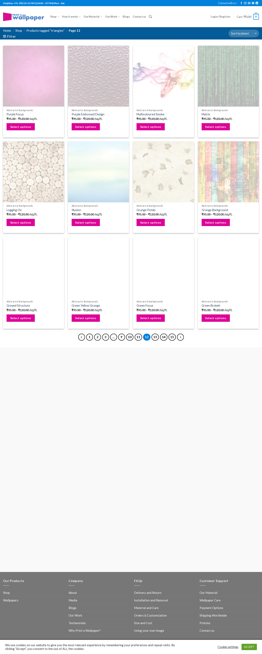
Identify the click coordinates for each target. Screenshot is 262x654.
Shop (53, 16)
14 (164, 337)
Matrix (206, 114)
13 (155, 337)
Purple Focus (15, 114)
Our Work (111, 16)
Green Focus (145, 305)
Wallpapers (10, 600)
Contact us (139, 16)
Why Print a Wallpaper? (85, 630)
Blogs (126, 16)
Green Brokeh (211, 305)
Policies (205, 623)
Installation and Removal (151, 600)
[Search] (150, 17)
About (73, 592)
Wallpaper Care (210, 600)
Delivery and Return (147, 592)
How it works (70, 16)
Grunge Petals (146, 210)
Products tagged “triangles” (45, 30)
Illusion (76, 210)
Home (7, 30)
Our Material (91, 16)
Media (73, 600)
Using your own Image (149, 630)
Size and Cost (143, 623)
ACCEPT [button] (249, 646)
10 (130, 337)
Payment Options (211, 608)
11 (138, 337)
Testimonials (77, 623)
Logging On (14, 210)
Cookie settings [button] (228, 647)
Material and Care (146, 608)
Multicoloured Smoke (150, 114)
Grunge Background (215, 210)
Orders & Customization (150, 615)
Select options (20, 126)
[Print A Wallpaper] (23, 16)
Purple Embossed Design (88, 114)
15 (172, 337)
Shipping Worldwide (213, 615)
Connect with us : (227, 3)
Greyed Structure (18, 305)
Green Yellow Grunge (86, 305)
